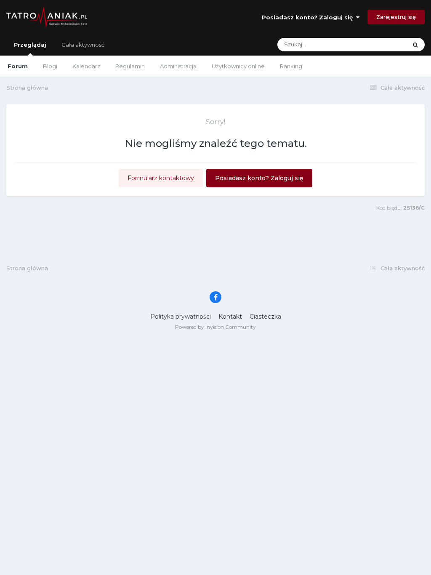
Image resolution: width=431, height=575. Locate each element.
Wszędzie (383, 44)
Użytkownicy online (238, 66)
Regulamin (130, 66)
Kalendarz (86, 66)
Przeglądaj (30, 44)
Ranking (291, 66)
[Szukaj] (415, 44)
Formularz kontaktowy (161, 178)
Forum (18, 66)
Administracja (178, 66)
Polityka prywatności (180, 316)
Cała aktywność (82, 44)
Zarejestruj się (396, 16)
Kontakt (230, 316)
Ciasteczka (265, 316)
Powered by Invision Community (215, 327)
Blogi (50, 66)
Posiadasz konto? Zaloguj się (309, 17)
